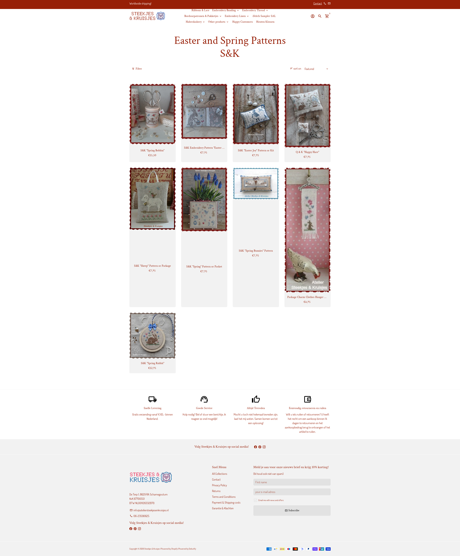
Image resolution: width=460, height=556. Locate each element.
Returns (216, 491)
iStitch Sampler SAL (264, 16)
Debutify (192, 548)
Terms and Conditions (224, 496)
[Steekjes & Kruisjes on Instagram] (264, 447)
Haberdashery (195, 22)
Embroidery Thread (255, 10)
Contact (317, 3)
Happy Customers (242, 22)
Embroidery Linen (237, 16)
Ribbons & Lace (200, 10)
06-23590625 (139, 516)
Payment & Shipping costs (226, 502)
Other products (218, 22)
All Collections (219, 473)
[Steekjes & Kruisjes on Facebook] (255, 447)
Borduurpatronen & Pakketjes (203, 16)
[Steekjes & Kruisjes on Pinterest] (259, 447)
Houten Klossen (265, 22)
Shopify (174, 548)
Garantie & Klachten (223, 508)
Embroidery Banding (225, 10)
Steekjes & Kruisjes (152, 548)
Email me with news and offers (271, 500)
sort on (295, 68)
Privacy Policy (219, 485)
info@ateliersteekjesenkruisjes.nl (149, 510)
